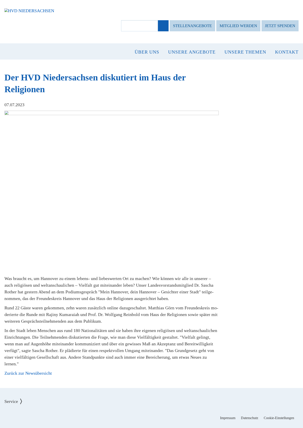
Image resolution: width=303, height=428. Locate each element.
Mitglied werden (238, 26)
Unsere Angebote (192, 52)
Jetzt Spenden (280, 26)
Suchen (163, 26)
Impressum (227, 418)
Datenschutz (249, 418)
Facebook (138, 414)
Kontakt (287, 52)
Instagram (151, 414)
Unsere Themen (245, 52)
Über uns (147, 52)
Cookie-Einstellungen (279, 418)
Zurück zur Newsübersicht (28, 373)
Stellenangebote (192, 26)
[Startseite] (29, 10)
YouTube (165, 414)
